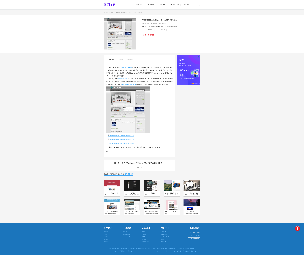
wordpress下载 (126, 236)
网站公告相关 (107, 241)
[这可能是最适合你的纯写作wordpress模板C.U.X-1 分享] (172, 185)
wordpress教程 (165, 234)
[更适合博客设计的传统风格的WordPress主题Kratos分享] (152, 204)
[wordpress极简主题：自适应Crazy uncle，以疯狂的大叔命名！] (192, 185)
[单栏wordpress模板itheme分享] (172, 204)
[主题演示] (121, 135)
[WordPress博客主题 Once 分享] (152, 185)
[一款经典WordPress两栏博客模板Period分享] (132, 204)
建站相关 (163, 239)
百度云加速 (184, 251)
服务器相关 (164, 241)
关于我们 (106, 232)
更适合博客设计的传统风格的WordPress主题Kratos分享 (151, 213)
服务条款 (106, 236)
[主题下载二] (121, 143)
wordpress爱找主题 (112, 4)
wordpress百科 (126, 234)
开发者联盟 (145, 234)
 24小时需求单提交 (194, 238)
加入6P (105, 234)
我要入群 (139, 168)
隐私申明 (106, 239)
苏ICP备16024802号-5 (171, 251)
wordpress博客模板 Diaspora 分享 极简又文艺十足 (191, 213)
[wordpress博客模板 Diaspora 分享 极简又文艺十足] (192, 204)
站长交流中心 (145, 241)
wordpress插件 (165, 236)
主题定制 (174, 4)
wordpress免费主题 (148, 30)
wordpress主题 (109, 12)
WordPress (162, 251)
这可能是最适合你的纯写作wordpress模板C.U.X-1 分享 (171, 194)
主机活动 (144, 239)
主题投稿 (125, 232)
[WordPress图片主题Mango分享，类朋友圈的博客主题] (132, 185)
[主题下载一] (121, 139)
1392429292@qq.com (129, 84)
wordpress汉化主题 (160, 30)
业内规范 (144, 236)
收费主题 (151, 5)
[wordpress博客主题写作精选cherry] (112, 185)
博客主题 (118, 12)
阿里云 (195, 251)
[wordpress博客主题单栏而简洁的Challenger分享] (112, 204)
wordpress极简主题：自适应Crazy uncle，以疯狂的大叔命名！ (191, 194)
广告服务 (144, 232)
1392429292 (196, 232)
